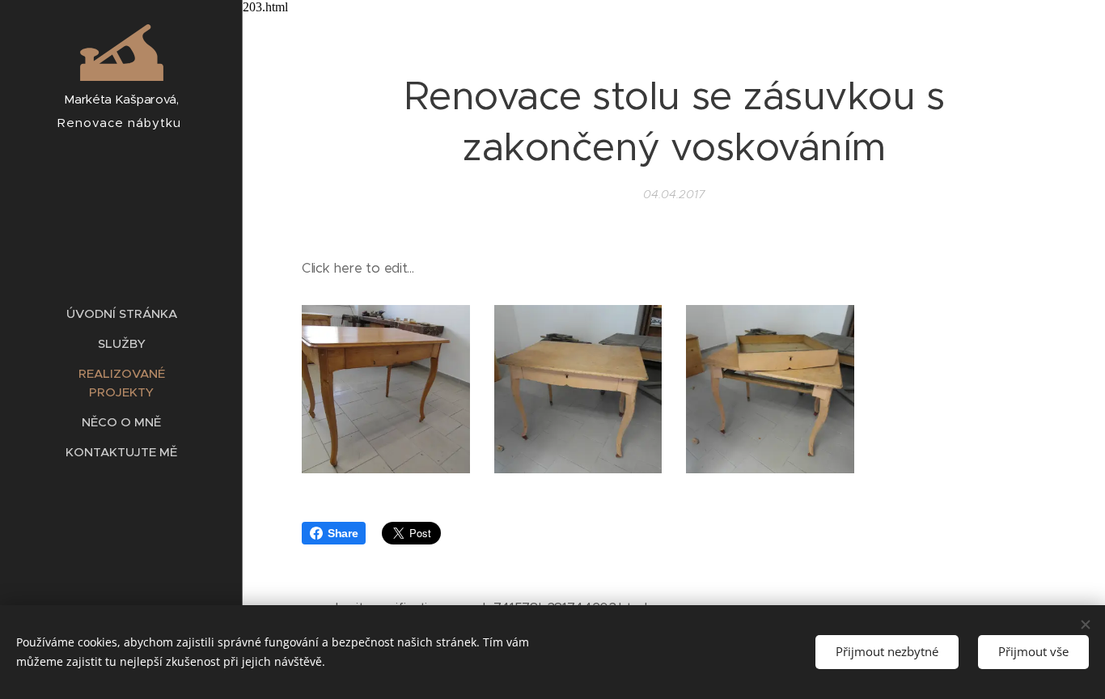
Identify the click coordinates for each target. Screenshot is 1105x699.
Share (343, 533)
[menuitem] (121, 313)
